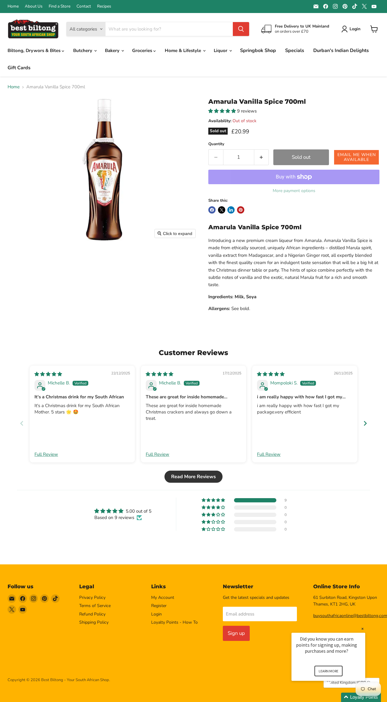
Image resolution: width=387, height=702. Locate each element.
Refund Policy (92, 614)
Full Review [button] (46, 454)
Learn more (328, 671)
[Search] (241, 29)
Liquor (221, 50)
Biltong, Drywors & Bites (35, 50)
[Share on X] (221, 210)
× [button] (362, 629)
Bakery (113, 50)
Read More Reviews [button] (193, 476)
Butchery (83, 50)
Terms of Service (95, 606)
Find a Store (59, 6)
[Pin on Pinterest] (240, 210)
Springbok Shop (258, 50)
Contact (83, 6)
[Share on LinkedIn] (231, 210)
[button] (222, 111)
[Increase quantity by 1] (261, 157)
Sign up (236, 633)
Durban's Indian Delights (341, 50)
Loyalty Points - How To (174, 622)
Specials (294, 50)
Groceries (142, 50)
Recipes (104, 6)
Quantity (216, 144)
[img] (48, 374)
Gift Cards (19, 67)
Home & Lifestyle (183, 50)
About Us (34, 6)
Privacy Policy (92, 597)
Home (13, 6)
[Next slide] (365, 423)
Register (159, 606)
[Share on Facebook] (212, 210)
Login (156, 614)
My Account (162, 597)
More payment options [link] (294, 190)
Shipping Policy (94, 622)
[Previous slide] (22, 423)
